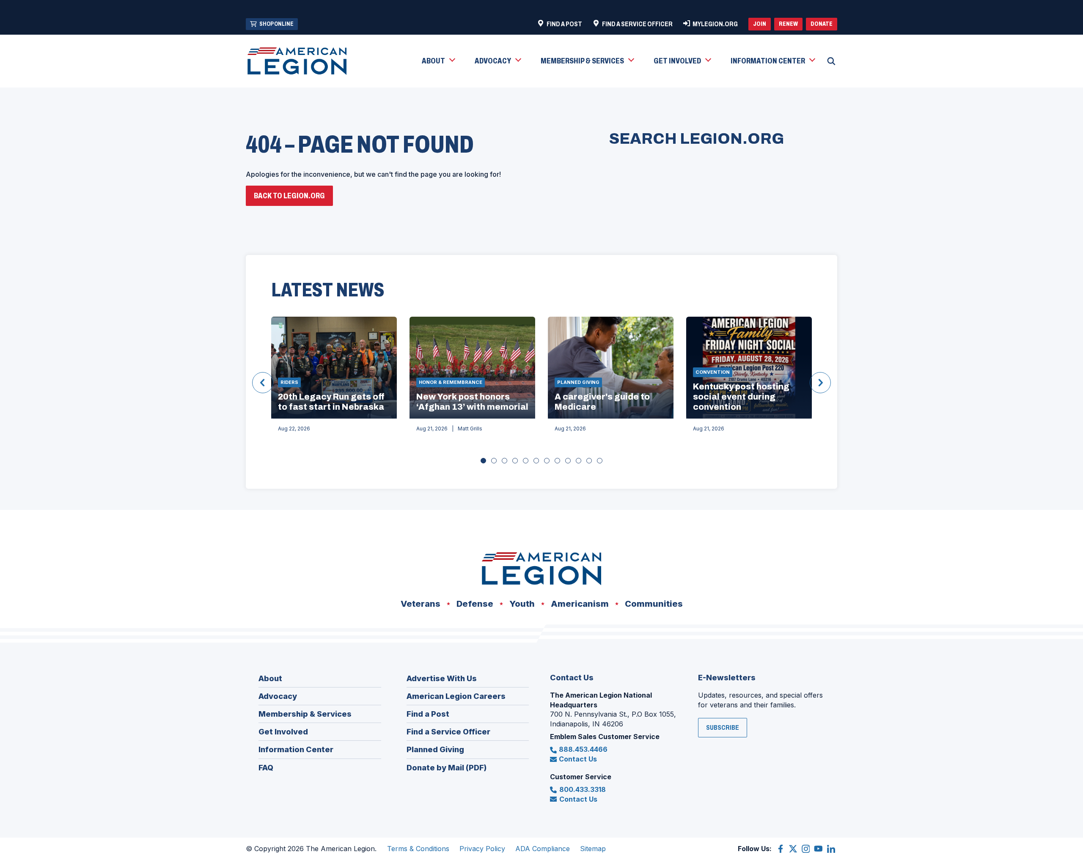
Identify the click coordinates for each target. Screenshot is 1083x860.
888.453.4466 (583, 749)
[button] (438, 61)
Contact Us (578, 759)
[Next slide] (820, 382)
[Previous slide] (262, 382)
